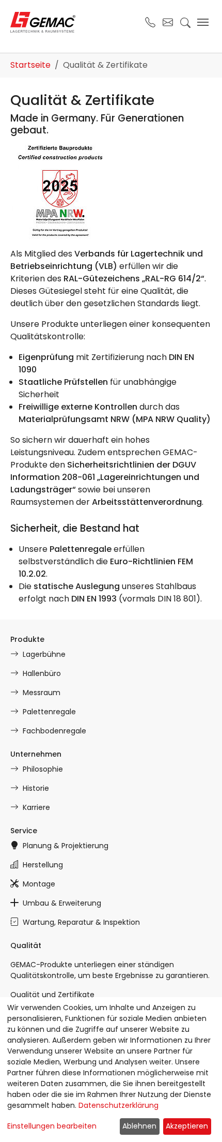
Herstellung (43, 865)
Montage (39, 884)
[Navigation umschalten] (203, 22)
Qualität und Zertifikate (52, 994)
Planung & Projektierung (65, 845)
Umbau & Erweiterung (62, 903)
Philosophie (43, 769)
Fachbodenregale (54, 731)
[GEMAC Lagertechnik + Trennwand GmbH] (42, 22)
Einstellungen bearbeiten (52, 1126)
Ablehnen (139, 1126)
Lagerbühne (44, 654)
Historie (36, 788)
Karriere (36, 807)
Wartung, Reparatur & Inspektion (81, 922)
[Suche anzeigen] (185, 22)
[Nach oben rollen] (199, 1119)
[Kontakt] (168, 22)
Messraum (41, 692)
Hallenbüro (42, 673)
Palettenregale (49, 712)
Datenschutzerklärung (118, 1105)
